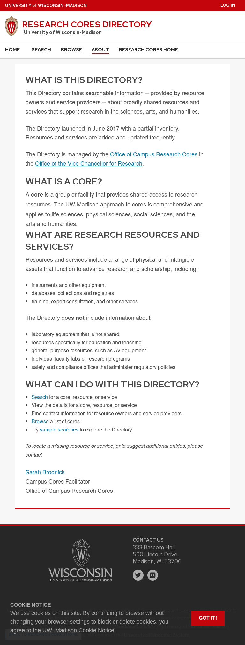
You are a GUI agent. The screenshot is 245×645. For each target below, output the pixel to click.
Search (41, 50)
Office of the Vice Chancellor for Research (88, 163)
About (100, 50)
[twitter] (138, 575)
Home (12, 50)
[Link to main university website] (80, 582)
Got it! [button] (208, 618)
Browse (71, 50)
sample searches (59, 429)
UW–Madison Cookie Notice (78, 630)
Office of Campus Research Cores (153, 154)
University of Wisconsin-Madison (63, 32)
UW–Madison (46, 5)
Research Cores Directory (87, 24)
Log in (227, 5)
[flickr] (152, 575)
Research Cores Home (148, 50)
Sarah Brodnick (45, 472)
